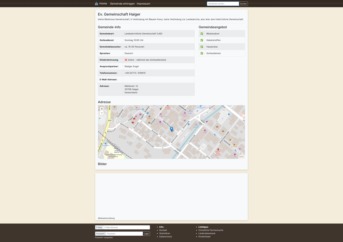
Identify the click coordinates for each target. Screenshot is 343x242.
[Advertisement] (221, 80)
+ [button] (102, 108)
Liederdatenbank (206, 233)
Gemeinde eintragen (122, 3)
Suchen (243, 4)
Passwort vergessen (104, 237)
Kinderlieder (204, 236)
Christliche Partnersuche (210, 230)
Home (102, 3)
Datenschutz (165, 236)
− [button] (102, 113)
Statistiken (164, 233)
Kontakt (163, 230)
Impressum (143, 3)
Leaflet (241, 156)
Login (146, 234)
